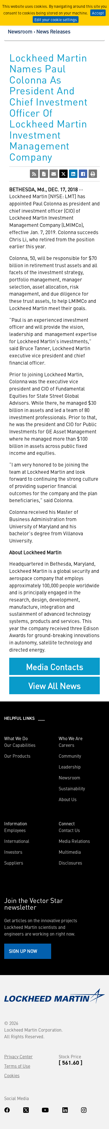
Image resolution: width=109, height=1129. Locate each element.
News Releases (53, 31)
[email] (53, 174)
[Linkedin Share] (73, 174)
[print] (93, 174)
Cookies (12, 1075)
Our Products (17, 756)
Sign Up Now (23, 951)
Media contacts (54, 666)
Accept (98, 13)
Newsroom (20, 31)
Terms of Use (17, 1066)
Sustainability (72, 788)
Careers (66, 745)
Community (70, 756)
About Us (68, 799)
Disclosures (70, 863)
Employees (15, 830)
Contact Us (69, 830)
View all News (55, 685)
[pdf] (44, 174)
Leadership (70, 767)
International (16, 841)
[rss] (34, 174)
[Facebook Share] (83, 174)
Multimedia (70, 852)
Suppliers (13, 863)
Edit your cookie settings (55, 19)
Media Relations (74, 841)
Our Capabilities (19, 745)
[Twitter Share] (63, 174)
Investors (13, 852)
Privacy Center (18, 1056)
